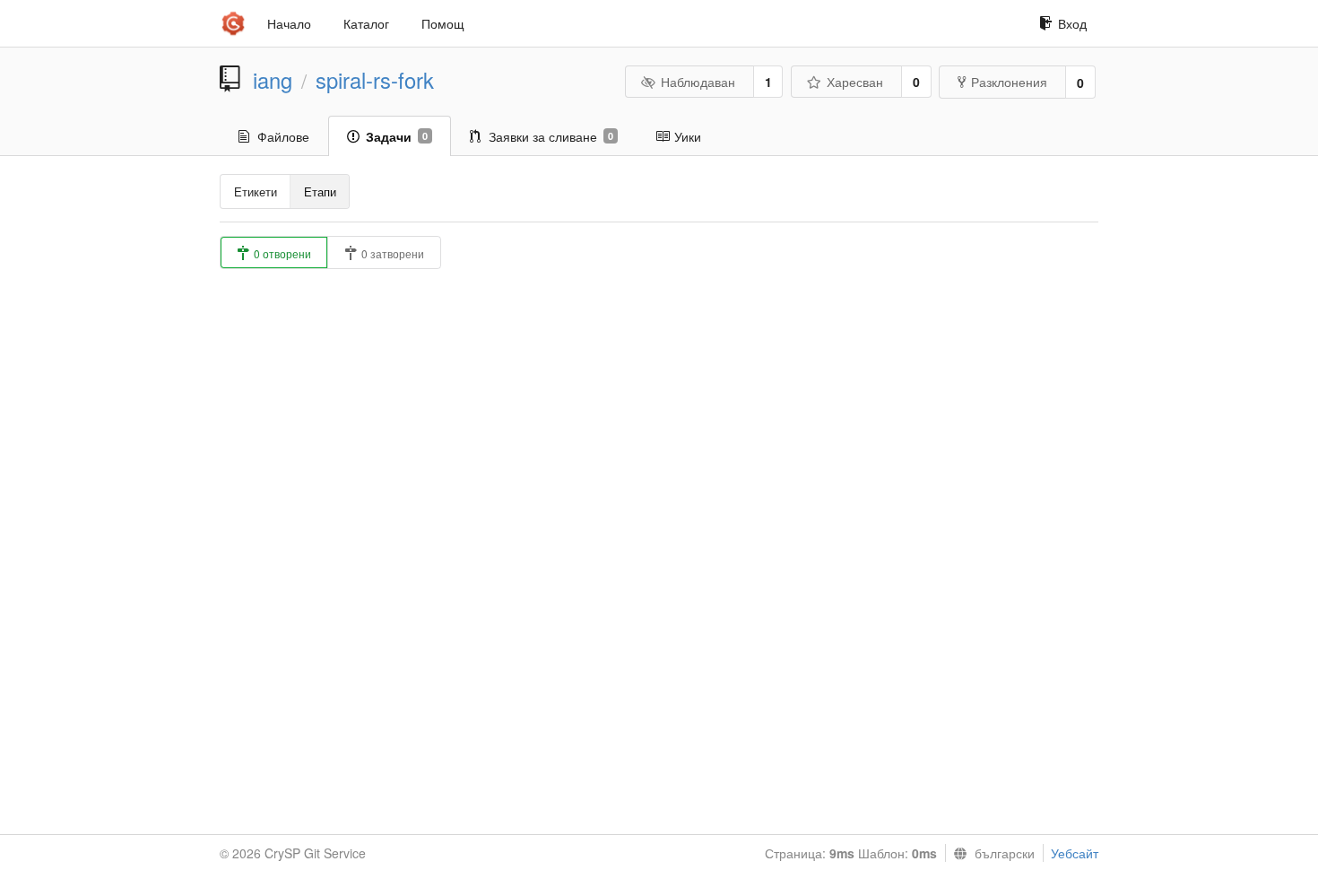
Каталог (366, 23)
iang (272, 80)
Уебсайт (1074, 853)
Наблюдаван (698, 82)
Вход (1072, 23)
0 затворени (391, 253)
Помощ (442, 23)
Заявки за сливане (551, 136)
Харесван (855, 82)
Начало (289, 23)
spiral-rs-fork (375, 80)
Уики (687, 136)
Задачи (397, 136)
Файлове (283, 136)
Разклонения (1009, 82)
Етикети (255, 191)
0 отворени (281, 253)
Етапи (320, 191)
